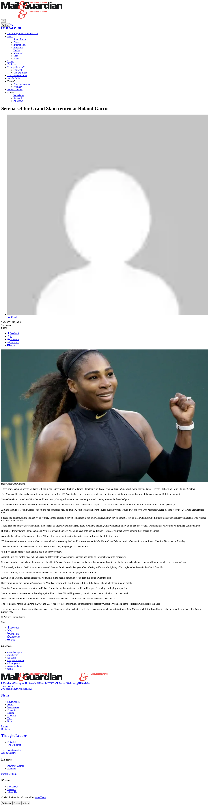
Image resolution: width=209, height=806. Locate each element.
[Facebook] (2, 28)
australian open (14, 652)
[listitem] (7, 683)
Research (11, 789)
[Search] (11, 25)
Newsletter (12, 786)
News (5, 695)
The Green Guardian (11, 750)
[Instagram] (5, 28)
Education (12, 710)
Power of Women (15, 765)
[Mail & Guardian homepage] (104, 10)
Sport (10, 721)
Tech (9, 718)
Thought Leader (14, 736)
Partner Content (8, 773)
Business (5, 729)
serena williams (14, 666)
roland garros (13, 663)
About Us (12, 792)
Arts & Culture (8, 752)
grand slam (12, 655)
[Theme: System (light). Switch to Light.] (5, 25)
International (13, 707)
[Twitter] (14, 28)
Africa (10, 704)
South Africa (13, 701)
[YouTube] (19, 28)
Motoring (11, 715)
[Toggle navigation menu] (3, 21)
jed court (11, 657)
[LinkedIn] (7, 28)
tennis (10, 668)
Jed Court (12, 317)
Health (10, 713)
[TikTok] (12, 28)
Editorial (11, 742)
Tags (3, 686)
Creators (10, 686)
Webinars (11, 768)
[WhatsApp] (17, 28)
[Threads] (10, 28)
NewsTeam (40, 797)
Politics (4, 726)
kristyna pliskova (15, 660)
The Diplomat (14, 745)
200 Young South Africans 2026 (16, 688)
